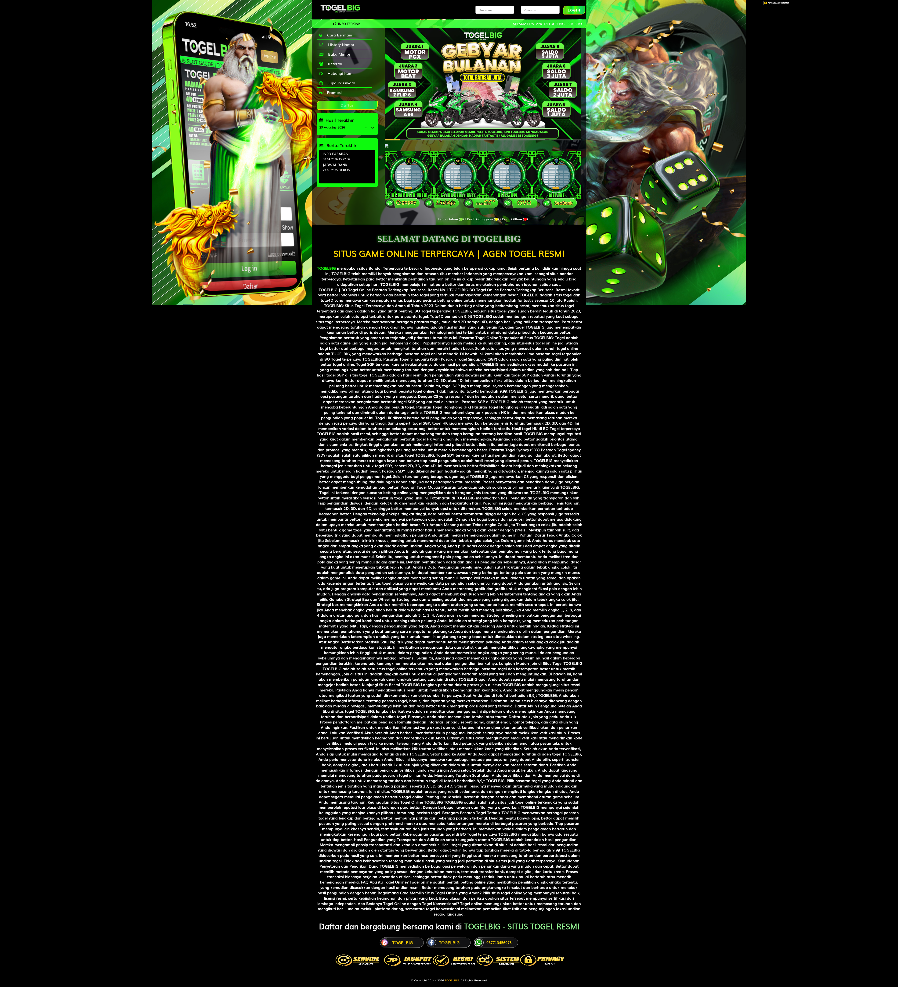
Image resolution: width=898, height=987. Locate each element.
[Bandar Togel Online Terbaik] (386, 143)
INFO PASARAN (335, 153)
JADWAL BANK (335, 164)
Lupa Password (340, 83)
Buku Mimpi (338, 54)
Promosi (334, 92)
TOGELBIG (326, 268)
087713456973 (499, 942)
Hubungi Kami (339, 73)
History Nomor (340, 44)
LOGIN (574, 10)
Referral (334, 63)
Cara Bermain (338, 35)
